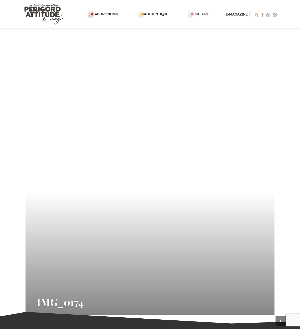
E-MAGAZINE (237, 14)
